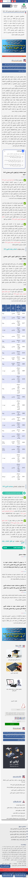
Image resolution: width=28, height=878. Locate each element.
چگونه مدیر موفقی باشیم (20, 810)
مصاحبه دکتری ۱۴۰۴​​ (8, 487)
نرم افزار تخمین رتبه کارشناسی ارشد (18, 829)
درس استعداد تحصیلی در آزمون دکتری (17, 793)
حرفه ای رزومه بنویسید (20, 805)
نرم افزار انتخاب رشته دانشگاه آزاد (18, 840)
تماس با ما (5, 870)
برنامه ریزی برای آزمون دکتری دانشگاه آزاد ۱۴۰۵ (16, 787)
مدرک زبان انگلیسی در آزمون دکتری (18, 790)
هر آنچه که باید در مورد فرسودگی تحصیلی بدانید (15, 818)
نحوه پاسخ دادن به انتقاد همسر (19, 813)
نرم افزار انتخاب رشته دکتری (13, 542)
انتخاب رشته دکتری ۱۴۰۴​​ (10, 249)
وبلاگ (20, 870)
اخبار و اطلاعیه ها (15, 870)
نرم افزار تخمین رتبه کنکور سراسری (18, 837)
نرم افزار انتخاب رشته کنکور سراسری (18, 834)
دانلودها (23, 870)
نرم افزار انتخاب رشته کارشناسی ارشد (18, 832)
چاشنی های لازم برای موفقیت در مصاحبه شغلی (16, 808)
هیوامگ (9, 870)
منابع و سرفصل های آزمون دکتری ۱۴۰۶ (17, 785)
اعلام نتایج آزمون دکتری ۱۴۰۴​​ (8, 180)
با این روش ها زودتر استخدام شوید (18, 816)
